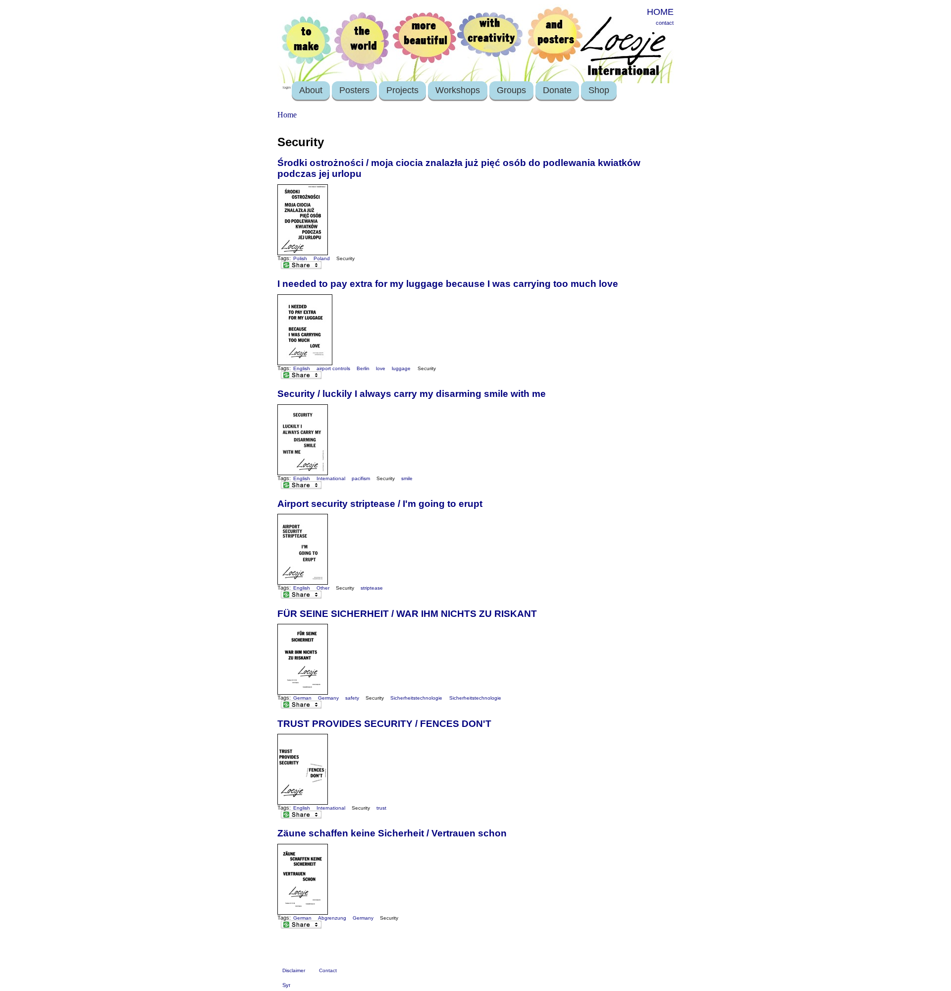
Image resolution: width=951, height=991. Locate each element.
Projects (402, 90)
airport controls (333, 368)
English (301, 368)
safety (352, 698)
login (287, 87)
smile (407, 478)
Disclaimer (293, 970)
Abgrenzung (332, 918)
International (331, 478)
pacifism (361, 478)
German (302, 698)
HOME (660, 12)
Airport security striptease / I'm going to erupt (379, 503)
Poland (322, 258)
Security (345, 258)
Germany (328, 698)
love (380, 368)
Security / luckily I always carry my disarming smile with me (411, 393)
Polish (300, 258)
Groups (511, 90)
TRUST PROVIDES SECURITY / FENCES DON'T (384, 723)
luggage (401, 368)
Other (323, 588)
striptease (372, 588)
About (310, 90)
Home (287, 114)
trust (381, 808)
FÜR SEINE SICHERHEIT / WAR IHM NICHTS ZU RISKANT (407, 613)
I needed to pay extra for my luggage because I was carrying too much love (447, 283)
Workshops (457, 90)
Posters (354, 90)
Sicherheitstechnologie (416, 698)
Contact (328, 970)
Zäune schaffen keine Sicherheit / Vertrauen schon (392, 833)
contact (665, 23)
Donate (557, 90)
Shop (598, 90)
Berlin (363, 368)
